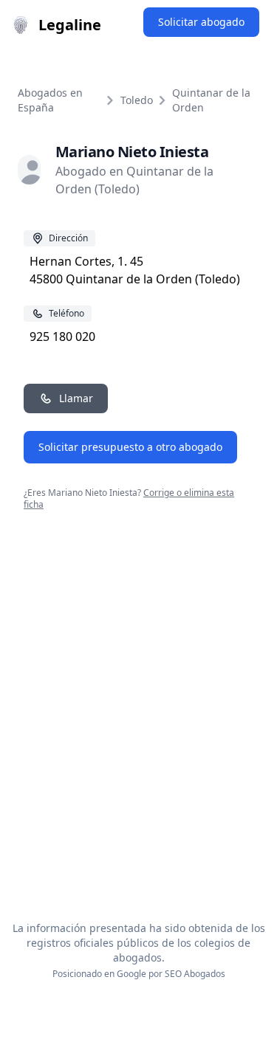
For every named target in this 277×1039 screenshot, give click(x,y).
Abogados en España (50, 100)
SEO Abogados (195, 973)
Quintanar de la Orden (211, 100)
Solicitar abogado (201, 22)
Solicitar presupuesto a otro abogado (130, 447)
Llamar (76, 398)
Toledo (136, 100)
